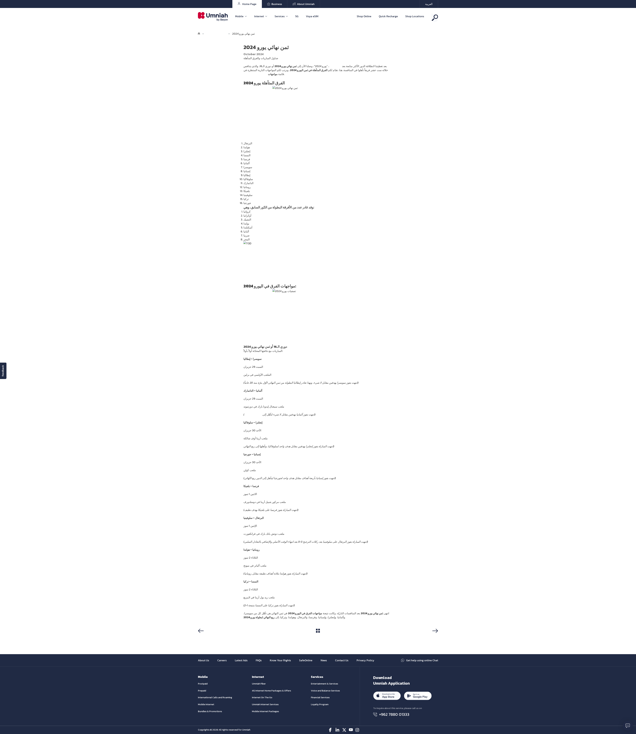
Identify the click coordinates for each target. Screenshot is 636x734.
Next (434, 637)
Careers (222, 660)
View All (318, 636)
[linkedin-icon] (338, 730)
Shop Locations (414, 16)
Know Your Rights (280, 660)
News (324, 660)
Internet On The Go (262, 697)
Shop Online (364, 16)
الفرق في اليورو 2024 (255, 74)
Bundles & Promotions (210, 711)
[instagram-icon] (357, 730)
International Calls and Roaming (215, 697)
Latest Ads (241, 660)
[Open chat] (628, 726)
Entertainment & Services (324, 683)
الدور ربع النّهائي (253, 414)
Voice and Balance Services (325, 690)
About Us (203, 660)
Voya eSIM (312, 16)
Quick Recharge (388, 16)
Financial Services (320, 697)
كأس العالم (335, 66)
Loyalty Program (319, 704)
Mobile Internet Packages (265, 711)
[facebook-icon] (331, 730)
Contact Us (341, 660)
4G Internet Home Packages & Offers (271, 690)
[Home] (199, 34)
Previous (204, 637)
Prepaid (202, 690)
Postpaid (203, 683)
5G (296, 16)
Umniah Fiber (259, 683)
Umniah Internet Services (265, 704)
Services (280, 16)
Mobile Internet (206, 704)
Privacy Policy (365, 660)
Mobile (239, 16)
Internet (259, 16)
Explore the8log (216, 34)
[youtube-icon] (351, 730)
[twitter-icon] (344, 730)
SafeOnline (305, 660)
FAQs (259, 660)
